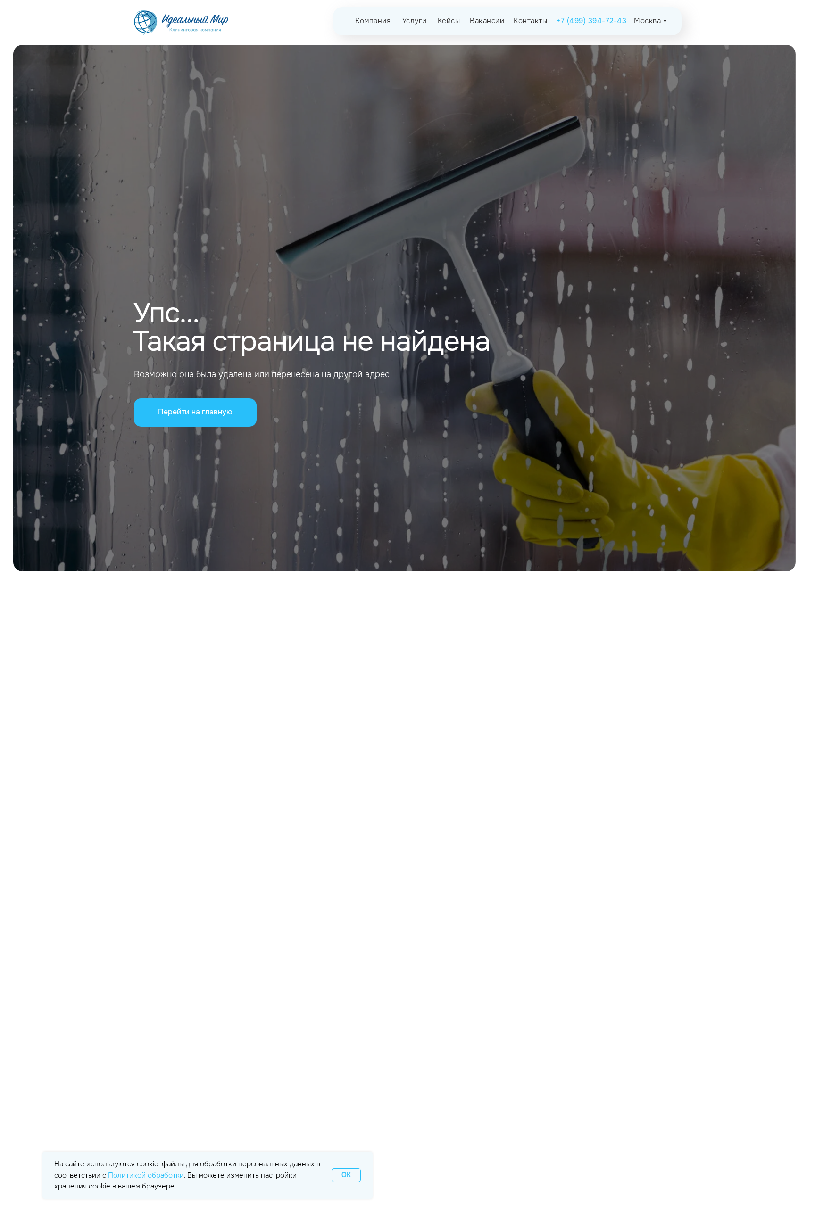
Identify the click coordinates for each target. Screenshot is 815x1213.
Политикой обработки (146, 1175)
